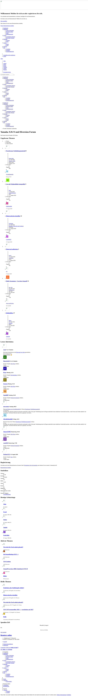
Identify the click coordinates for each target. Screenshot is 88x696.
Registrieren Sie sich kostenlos (30, 465)
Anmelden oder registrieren (9, 55)
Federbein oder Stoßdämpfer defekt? (13, 588)
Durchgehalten (14, 375)
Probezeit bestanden (15, 397)
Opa (11, 457)
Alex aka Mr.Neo (10, 303)
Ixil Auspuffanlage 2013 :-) (10, 554)
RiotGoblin (11, 158)
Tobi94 (5, 527)
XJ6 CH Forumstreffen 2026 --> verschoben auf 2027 (18, 609)
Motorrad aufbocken (12, 249)
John (4, 504)
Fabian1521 (6, 454)
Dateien (5, 69)
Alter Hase (13, 363)
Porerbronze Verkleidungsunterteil (15, 151)
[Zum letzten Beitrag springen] (7, 172)
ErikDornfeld (9, 206)
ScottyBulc (6, 535)
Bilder (5, 576)
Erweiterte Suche (7, 72)
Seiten (4, 64)
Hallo (4, 617)
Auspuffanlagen (12, 192)
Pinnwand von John (20, 352)
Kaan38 (5, 641)
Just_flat (10, 287)
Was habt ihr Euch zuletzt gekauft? (13, 547)
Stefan (5, 519)
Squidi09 (5, 395)
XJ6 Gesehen (7, 561)
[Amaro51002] (5, 429)
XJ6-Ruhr (11, 223)
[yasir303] (5, 440)
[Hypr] (5, 369)
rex (6, 271)
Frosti (5, 512)
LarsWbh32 (8, 239)
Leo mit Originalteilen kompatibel (15, 184)
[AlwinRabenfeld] (5, 416)
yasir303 (5, 443)
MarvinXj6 (6, 361)
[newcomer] (5, 403)
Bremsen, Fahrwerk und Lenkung (16, 226)
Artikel (4, 63)
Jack (4, 349)
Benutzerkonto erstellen (6, 467)
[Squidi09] (5, 392)
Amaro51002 (7, 431)
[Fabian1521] (5, 451)
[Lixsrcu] (5, 381)
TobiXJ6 (8, 336)
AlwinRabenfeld (9, 174)
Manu (10, 320)
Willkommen (11, 290)
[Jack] (5, 347)
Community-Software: (9, 647)
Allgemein (11, 258)
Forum (4, 66)
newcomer (6, 406)
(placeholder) (9, 681)
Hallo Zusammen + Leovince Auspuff (16, 281)
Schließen (69, 694)
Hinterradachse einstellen (13, 216)
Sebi (10, 190)
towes (10, 255)
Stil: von (6, 649)
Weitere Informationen (61, 694)
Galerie (4, 68)
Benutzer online (6, 635)
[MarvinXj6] (5, 358)
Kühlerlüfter (9, 313)
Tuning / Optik (12, 161)
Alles (2, 58)
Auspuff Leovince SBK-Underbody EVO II (15, 569)
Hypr (4, 372)
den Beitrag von (13, 409)
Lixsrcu (5, 384)
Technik (10, 323)
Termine (5, 67)
